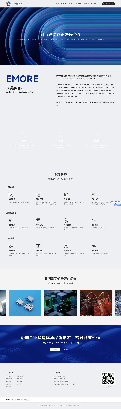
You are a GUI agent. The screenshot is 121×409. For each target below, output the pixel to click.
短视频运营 (20, 376)
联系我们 (93, 3)
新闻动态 (78, 3)
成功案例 (71, 3)
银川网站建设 (27, 399)
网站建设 (8, 376)
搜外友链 (14, 399)
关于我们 (86, 3)
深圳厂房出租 (20, 399)
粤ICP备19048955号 (77, 405)
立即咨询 (54, 349)
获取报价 (66, 349)
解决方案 (63, 3)
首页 (57, 3)
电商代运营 (9, 379)
